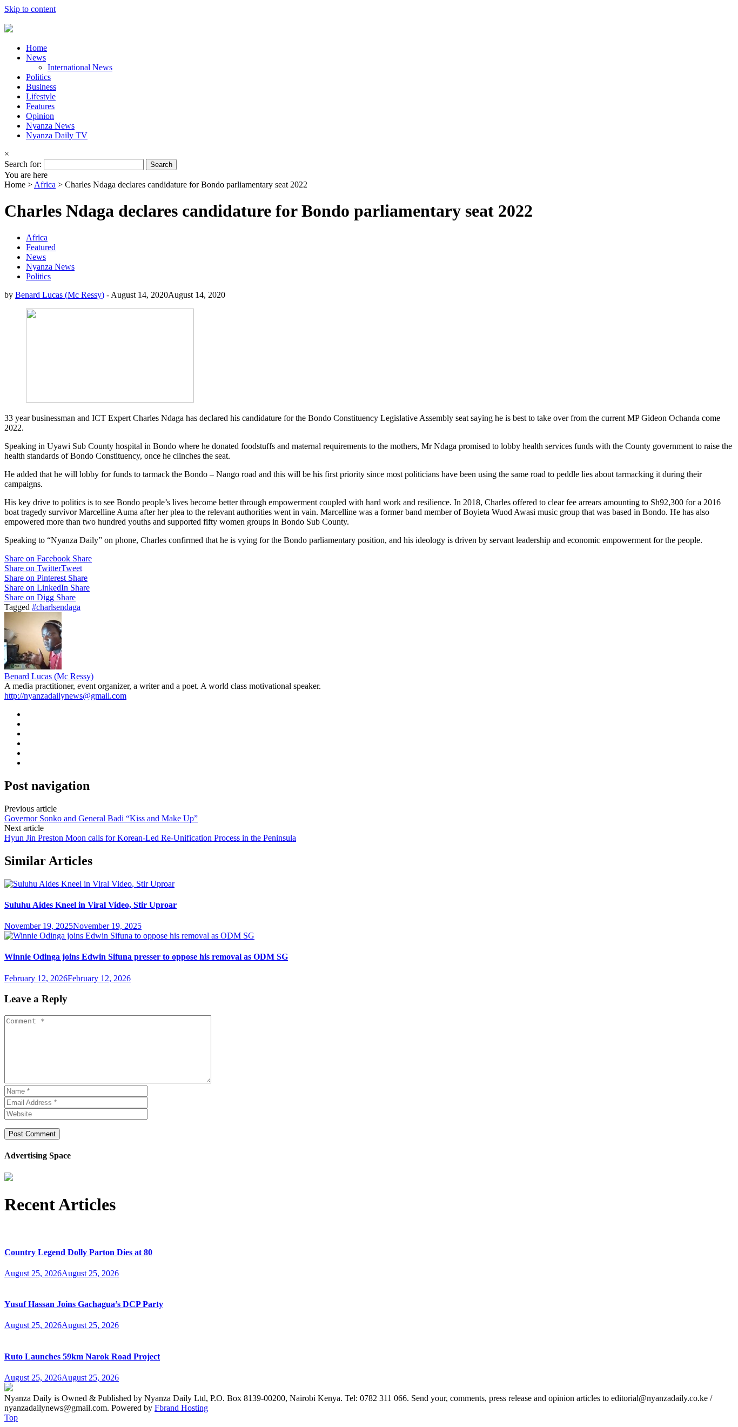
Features (40, 106)
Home (36, 47)
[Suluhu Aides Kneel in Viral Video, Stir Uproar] (89, 883)
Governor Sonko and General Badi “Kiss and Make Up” (101, 818)
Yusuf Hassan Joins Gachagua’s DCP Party (83, 1304)
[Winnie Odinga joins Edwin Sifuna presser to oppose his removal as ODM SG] (129, 935)
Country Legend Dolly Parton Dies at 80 (78, 1252)
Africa (45, 184)
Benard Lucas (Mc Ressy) (59, 294)
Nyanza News (50, 125)
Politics (38, 77)
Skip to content (30, 9)
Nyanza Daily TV (57, 135)
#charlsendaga (56, 607)
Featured (41, 247)
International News (80, 67)
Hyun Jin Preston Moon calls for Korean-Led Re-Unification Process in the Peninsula (150, 837)
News (36, 57)
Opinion (40, 115)
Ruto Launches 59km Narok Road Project (82, 1356)
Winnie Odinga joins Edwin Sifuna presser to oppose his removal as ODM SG (146, 956)
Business (41, 86)
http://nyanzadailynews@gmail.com (65, 695)
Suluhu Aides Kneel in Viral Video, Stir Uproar (90, 904)
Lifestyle (41, 96)
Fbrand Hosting (181, 1407)
